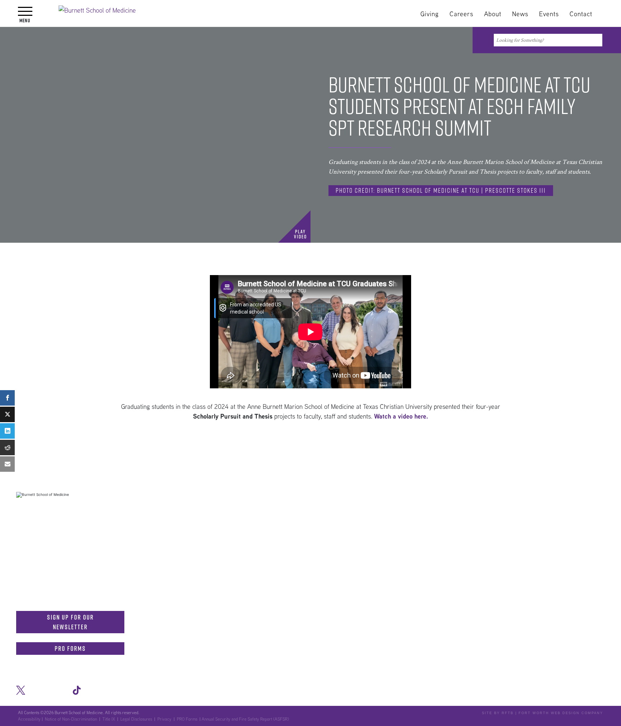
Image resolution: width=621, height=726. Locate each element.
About (492, 13)
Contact (581, 13)
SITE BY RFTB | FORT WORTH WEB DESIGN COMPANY (542, 713)
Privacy (164, 719)
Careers (461, 13)
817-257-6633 (108, 543)
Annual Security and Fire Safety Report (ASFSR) (245, 719)
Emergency (448, 507)
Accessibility (29, 719)
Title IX (108, 719)
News (520, 13)
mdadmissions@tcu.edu (64, 594)
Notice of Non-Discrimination (566, 507)
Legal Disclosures (136, 719)
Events (549, 13)
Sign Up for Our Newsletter (70, 622)
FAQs (260, 507)
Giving (429, 13)
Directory (353, 507)
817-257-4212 (105, 579)
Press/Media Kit (495, 507)
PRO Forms (70, 648)
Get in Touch (42, 528)
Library (287, 507)
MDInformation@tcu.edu (65, 559)
